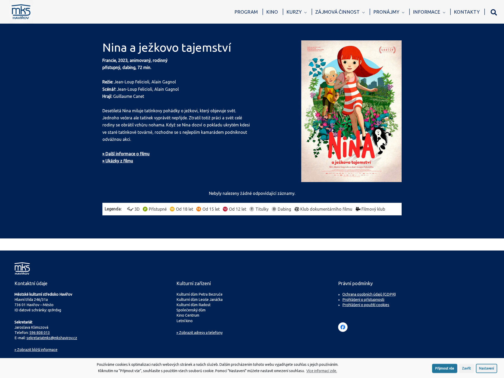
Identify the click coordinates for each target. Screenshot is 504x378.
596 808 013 (39, 333)
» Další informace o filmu (126, 153)
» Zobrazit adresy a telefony (199, 333)
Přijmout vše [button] (444, 368)
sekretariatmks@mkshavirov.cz (52, 338)
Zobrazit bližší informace (35, 350)
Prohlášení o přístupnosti (363, 299)
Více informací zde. (321, 370)
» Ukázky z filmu (117, 160)
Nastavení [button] (486, 368)
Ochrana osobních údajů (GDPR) (369, 294)
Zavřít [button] (466, 368)
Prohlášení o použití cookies (365, 305)
